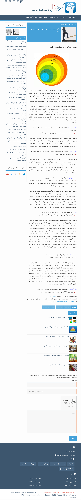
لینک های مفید (54, 17)
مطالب (63, 17)
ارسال (72, 438)
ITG (22, 495)
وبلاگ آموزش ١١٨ (31, 17)
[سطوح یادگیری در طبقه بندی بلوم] (16, 32)
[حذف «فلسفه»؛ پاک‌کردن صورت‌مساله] (9, 32)
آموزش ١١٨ (71, 17)
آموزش (22, 493)
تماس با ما (43, 17)
